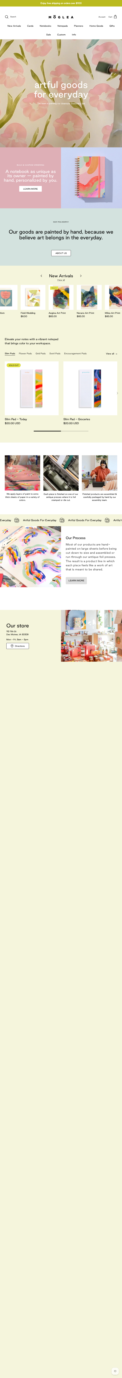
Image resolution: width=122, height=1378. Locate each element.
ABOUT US (61, 253)
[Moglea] (61, 16)
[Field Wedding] (33, 297)
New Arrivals (14, 26)
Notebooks (45, 26)
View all (61, 280)
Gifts (112, 26)
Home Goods (96, 26)
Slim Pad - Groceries (76, 419)
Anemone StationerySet (73, 103)
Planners (78, 26)
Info (74, 34)
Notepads (63, 26)
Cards (30, 26)
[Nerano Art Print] (89, 297)
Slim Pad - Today (16, 419)
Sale (48, 34)
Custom (61, 34)
